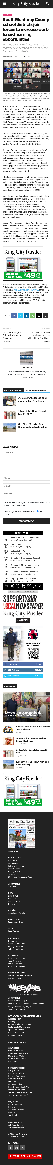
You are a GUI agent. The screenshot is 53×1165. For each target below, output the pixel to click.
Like (40, 664)
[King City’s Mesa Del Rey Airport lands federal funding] (9, 427)
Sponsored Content (16, 1030)
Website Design (14, 1019)
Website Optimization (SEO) (19, 1024)
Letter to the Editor (16, 866)
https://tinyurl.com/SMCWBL (26, 290)
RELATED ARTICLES (13, 390)
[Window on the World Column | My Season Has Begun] (8, 741)
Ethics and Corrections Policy (20, 877)
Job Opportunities (15, 1125)
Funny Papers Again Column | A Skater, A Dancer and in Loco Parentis (12, 336)
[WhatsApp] (32, 315)
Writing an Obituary (16, 946)
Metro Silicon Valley (16, 1056)
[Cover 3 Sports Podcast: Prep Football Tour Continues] (8, 729)
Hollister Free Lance (16, 1076)
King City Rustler (15, 1079)
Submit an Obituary (16, 949)
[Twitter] (20, 315)
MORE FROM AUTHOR (36, 390)
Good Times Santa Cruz (18, 1053)
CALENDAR (13, 955)
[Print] (45, 315)
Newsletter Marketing (17, 1035)
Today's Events (14, 961)
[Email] (39, 315)
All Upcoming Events (16, 958)
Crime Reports (14, 901)
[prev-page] (4, 437)
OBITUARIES (13, 938)
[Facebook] (14, 315)
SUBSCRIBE (13, 851)
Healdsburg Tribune (16, 1073)
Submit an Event (15, 964)
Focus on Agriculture (17, 922)
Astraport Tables (15, 978)
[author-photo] (26, 358)
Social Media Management (19, 1027)
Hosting (11, 1021)
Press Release (14, 869)
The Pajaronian (14, 1092)
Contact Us (13, 863)
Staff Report (8, 56)
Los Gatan (12, 1081)
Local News (7, 15)
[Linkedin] (26, 315)
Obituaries (12, 941)
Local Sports (13, 931)
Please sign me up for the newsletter (20, 511)
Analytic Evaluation (16, 1032)
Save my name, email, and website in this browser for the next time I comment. (27, 504)
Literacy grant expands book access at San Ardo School (23, 714)
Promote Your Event (16, 966)
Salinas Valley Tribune (17, 1090)
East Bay (12, 1112)
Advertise (12, 887)
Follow (38, 670)
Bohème (11, 1107)
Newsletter (12, 860)
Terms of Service (15, 874)
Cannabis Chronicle (16, 1110)
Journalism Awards (16, 1128)
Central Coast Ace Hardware (20, 975)
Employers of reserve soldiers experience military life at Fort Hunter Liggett (38, 336)
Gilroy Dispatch (14, 1070)
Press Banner (13, 1087)
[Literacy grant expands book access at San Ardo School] (9, 401)
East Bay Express (15, 1050)
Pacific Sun (13, 1061)
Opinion (11, 904)
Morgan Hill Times (15, 1084)
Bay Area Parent (15, 1104)
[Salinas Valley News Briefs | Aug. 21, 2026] (9, 414)
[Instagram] (16, 1147)
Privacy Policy (14, 871)
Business (12, 898)
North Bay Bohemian (17, 1059)
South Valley (13, 1115)
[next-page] (8, 437)
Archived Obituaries (16, 944)
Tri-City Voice (13, 1095)
